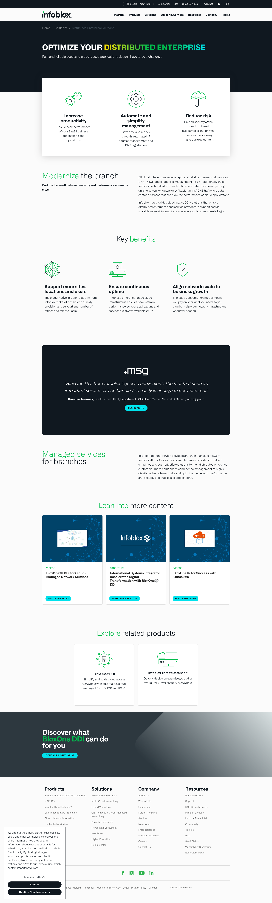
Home (46, 28)
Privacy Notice (20, 860)
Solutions (61, 28)
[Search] (228, 6)
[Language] (219, 6)
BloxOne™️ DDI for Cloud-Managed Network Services (67, 575)
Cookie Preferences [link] (181, 887)
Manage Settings (34, 877)
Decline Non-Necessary (34, 892)
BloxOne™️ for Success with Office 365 (194, 575)
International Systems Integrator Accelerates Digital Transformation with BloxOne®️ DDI (135, 579)
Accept (34, 884)
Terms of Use (45, 864)
